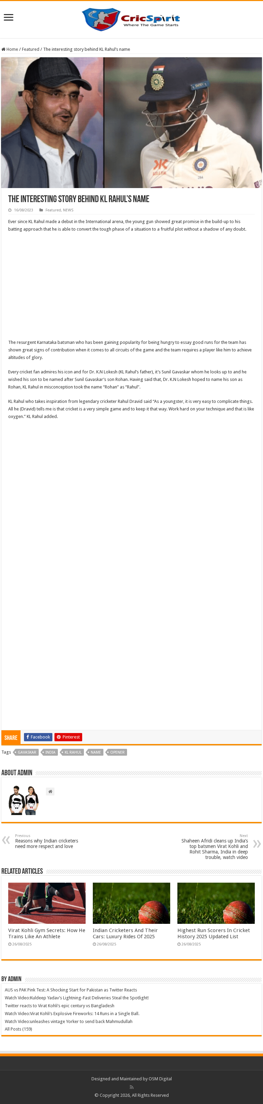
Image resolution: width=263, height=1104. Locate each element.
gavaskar (27, 752)
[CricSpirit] (131, 18)
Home (11, 49)
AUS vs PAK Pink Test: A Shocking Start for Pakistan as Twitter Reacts (71, 989)
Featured (30, 49)
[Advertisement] (131, 288)
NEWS (68, 210)
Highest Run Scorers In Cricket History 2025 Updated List (213, 933)
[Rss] (131, 1087)
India (50, 752)
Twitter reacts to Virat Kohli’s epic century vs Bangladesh (59, 1005)
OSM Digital (160, 1078)
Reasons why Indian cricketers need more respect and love (46, 841)
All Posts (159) (18, 1029)
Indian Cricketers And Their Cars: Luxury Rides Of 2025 (125, 933)
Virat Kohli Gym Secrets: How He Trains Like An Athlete (46, 933)
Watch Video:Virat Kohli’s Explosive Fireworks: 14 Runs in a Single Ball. (72, 1013)
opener (117, 752)
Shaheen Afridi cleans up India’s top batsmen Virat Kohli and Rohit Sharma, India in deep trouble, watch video (214, 847)
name (96, 752)
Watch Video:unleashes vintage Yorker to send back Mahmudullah (69, 1021)
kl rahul (73, 752)
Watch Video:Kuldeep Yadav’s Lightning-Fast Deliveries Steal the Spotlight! (77, 997)
